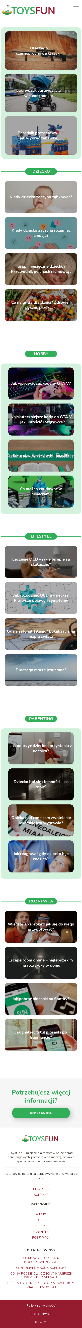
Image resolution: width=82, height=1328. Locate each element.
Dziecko (41, 171)
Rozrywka (41, 901)
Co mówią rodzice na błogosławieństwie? (41, 1260)
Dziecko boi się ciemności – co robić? (41, 784)
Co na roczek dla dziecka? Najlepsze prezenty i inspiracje (41, 1275)
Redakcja (41, 1189)
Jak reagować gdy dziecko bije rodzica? (41, 856)
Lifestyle (41, 536)
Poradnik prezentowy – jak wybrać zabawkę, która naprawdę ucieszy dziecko (39, 135)
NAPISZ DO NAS (41, 1113)
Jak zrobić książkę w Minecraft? (41, 455)
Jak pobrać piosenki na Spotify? (40, 999)
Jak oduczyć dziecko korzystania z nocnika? (41, 748)
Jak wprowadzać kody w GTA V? (41, 383)
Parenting (41, 718)
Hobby (41, 354)
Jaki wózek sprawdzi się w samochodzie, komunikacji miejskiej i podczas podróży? (39, 93)
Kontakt (41, 1195)
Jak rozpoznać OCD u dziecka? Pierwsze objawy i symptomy (41, 598)
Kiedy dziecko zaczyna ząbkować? (41, 197)
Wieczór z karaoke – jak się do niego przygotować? (41, 927)
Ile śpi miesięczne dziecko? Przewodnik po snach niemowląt (41, 269)
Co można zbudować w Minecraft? (41, 491)
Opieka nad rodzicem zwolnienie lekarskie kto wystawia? (41, 820)
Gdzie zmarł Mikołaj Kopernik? (41, 1268)
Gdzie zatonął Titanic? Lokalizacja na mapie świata (41, 634)
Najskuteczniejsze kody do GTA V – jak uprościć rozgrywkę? (41, 419)
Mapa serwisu (41, 1314)
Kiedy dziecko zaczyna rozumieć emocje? (41, 233)
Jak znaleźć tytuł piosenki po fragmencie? (41, 1035)
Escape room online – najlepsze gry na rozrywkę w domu (40, 963)
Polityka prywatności (41, 1305)
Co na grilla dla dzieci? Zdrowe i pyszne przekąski (40, 305)
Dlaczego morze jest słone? (41, 670)
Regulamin (41, 1322)
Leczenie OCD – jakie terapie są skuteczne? (41, 562)
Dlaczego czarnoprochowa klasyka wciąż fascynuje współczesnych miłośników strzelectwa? (39, 50)
